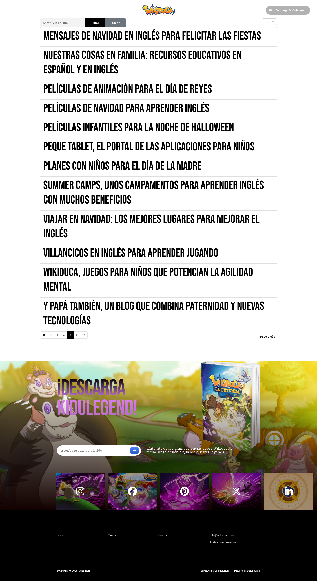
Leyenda (44, 10)
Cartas (26, 10)
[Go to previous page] (51, 335)
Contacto (76, 10)
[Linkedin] (252, 10)
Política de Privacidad (247, 570)
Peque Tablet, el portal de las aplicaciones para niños (148, 147)
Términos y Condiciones (215, 570)
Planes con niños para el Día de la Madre (122, 166)
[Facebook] (228, 10)
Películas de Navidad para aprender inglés (126, 108)
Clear (116, 23)
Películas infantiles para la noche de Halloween (138, 128)
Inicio (11, 10)
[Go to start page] (44, 335)
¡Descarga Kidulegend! (290, 10)
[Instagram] (260, 10)
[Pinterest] (244, 10)
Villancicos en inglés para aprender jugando (130, 253)
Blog (59, 10)
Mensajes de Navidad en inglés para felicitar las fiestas (152, 36)
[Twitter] (236, 10)
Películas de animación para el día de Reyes (127, 89)
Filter (95, 23)
